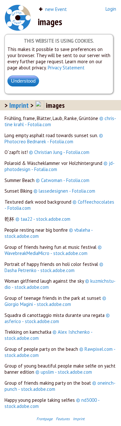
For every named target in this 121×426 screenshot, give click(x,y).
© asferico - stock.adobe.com (57, 318)
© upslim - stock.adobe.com (63, 372)
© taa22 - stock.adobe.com (42, 219)
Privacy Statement (66, 68)
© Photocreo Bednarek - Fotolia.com (54, 138)
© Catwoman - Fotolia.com (62, 180)
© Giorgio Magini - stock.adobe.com (55, 301)
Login (111, 9)
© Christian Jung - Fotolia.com (59, 152)
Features (63, 418)
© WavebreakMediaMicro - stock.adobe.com (53, 250)
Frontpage (44, 418)
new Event (55, 9)
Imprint (19, 105)
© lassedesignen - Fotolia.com (64, 191)
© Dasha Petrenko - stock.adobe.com (54, 267)
